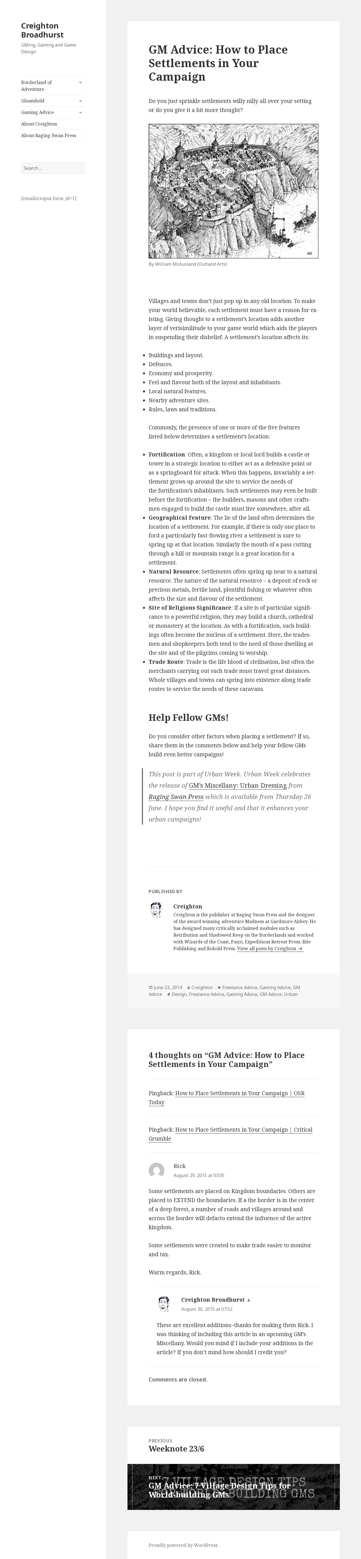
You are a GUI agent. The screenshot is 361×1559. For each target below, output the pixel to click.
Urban (291, 994)
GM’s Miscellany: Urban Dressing (238, 785)
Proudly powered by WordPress (183, 1545)
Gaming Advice (37, 112)
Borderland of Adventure (36, 85)
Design (179, 994)
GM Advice (271, 994)
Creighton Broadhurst (42, 30)
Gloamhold (33, 101)
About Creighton (39, 124)
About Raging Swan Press (48, 135)
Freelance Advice (239, 987)
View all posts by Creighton (267, 948)
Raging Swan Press (176, 796)
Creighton (202, 987)
